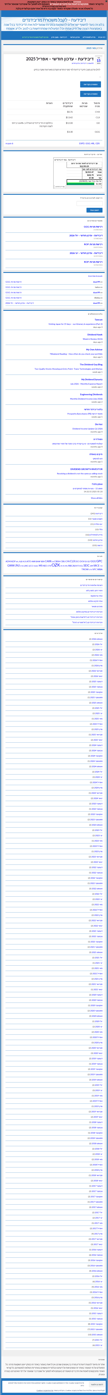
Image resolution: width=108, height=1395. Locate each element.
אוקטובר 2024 (97, 756)
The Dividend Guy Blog (91, 364)
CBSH (57, 561)
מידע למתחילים (89, 37)
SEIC (87, 565)
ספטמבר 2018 (96, 1138)
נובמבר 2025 (97, 687)
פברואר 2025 (97, 734)
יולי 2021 (99, 957)
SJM (91, 566)
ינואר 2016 (98, 1308)
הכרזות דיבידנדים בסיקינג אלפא (89, 612)
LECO (31, 566)
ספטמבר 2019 (96, 1074)
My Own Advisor (94, 349)
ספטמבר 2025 (96, 697)
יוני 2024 (99, 777)
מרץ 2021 (98, 979)
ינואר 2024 (98, 798)
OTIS (49, 566)
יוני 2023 (99, 835)
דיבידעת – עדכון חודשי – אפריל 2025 (60, 58)
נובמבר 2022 (97, 872)
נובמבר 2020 (97, 1000)
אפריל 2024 (98, 782)
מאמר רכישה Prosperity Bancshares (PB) (85, 414)
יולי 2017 (99, 1212)
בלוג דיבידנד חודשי (93, 409)
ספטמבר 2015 (96, 1329)
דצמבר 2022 (97, 867)
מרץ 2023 (98, 851)
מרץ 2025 (98, 729)
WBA (100, 569)
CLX (72, 561)
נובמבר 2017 (97, 1191)
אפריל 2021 (98, 973)
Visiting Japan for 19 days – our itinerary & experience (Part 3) (76, 324)
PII (64, 566)
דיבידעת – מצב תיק (59, 37)
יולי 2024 (99, 772)
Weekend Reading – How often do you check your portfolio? (76, 354)
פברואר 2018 (97, 1175)
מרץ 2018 (98, 1170)
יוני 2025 (99, 713)
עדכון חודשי (75, 37)
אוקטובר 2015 (97, 1324)
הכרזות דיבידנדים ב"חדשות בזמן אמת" (86, 617)
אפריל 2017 (98, 1228)
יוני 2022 (99, 899)
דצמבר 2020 (97, 995)
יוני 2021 (99, 963)
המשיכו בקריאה (90, 84)
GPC (99, 561)
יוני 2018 (99, 1154)
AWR (34, 561)
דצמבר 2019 (97, 1058)
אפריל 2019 (98, 1101)
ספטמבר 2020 (96, 1010)
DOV (82, 561)
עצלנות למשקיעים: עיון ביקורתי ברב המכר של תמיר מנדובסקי (77, 443)
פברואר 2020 (97, 1048)
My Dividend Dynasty (92, 379)
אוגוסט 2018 (97, 1143)
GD (88, 561)
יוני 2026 (99, 649)
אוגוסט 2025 (97, 702)
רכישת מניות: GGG (93, 226)
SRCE (97, 565)
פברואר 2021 (97, 984)
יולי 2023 (99, 830)
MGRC (36, 566)
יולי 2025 (99, 708)
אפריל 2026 (98, 660)
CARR (48, 561)
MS (40, 565)
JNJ (17, 565)
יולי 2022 (99, 894)
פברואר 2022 (97, 920)
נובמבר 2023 (97, 809)
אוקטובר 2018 (97, 1133)
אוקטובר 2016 (97, 1260)
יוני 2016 (99, 1281)
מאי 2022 (98, 904)
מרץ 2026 (98, 665)
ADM (8, 561)
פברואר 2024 (97, 793)
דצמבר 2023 (97, 803)
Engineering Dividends (91, 394)
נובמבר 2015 (97, 1318)
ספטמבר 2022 (96, 883)
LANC (26, 566)
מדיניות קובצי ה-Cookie (45, 1390)
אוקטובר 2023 (97, 814)
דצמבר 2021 (97, 931)
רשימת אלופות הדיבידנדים (91, 585)
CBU (63, 561)
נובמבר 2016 (97, 1255)
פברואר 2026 (97, 671)
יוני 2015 (99, 1345)
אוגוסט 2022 (97, 888)
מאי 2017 (98, 1223)
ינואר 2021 (98, 989)
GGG (88, 143)
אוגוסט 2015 (97, 1334)
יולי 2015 (99, 1340)
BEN (42, 561)
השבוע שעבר (97, 519)
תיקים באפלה (96, 454)
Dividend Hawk (95, 334)
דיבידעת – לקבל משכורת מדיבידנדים (54, 19)
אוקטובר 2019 (97, 1069)
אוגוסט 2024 (97, 766)
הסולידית (98, 439)
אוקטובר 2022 (97, 878)
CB (53, 561)
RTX (78, 566)
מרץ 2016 (98, 1297)
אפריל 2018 (98, 1164)
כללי (101, 529)
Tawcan (99, 319)
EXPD (82, 143)
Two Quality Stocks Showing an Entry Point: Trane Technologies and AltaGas (68, 369)
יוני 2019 (99, 1090)
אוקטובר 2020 (97, 1005)
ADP (13, 561)
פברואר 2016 (97, 1303)
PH (61, 566)
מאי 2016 (98, 1287)
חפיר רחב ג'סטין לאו (94, 590)
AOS (24, 561)
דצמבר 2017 (97, 1186)
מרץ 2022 (98, 915)
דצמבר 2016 (97, 1249)
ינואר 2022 (98, 926)
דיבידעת (83, 63)
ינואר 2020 (98, 1053)
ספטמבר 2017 (96, 1202)
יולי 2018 (99, 1149)
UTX (90, 569)
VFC (94, 569)
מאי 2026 (98, 655)
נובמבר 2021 (97, 936)
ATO (29, 561)
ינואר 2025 (98, 740)
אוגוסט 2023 (97, 825)
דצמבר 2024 (97, 745)
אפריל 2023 (98, 846)
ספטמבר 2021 (96, 947)
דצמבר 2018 (97, 1122)
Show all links (97, 498)
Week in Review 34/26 (93, 339)
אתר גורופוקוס (97, 596)
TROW (84, 569)
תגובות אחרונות (95, 276)
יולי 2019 (99, 1085)
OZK (97, 143)
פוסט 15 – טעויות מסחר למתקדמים (88, 488)
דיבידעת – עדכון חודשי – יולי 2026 (86, 235)
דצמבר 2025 (97, 681)
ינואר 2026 (98, 676)
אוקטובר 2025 (97, 692)
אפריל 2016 (98, 1292)
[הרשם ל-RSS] (4, 13)
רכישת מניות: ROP (93, 244)
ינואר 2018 (98, 1180)
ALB (20, 561)
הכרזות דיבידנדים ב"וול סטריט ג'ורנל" (87, 622)
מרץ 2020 (98, 1042)
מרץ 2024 (98, 787)
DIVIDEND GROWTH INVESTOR (86, 469)
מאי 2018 (98, 1159)
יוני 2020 (99, 1026)
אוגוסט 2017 (97, 1207)
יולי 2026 (99, 644)
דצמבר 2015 (97, 1313)
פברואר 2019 (97, 1111)
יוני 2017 (99, 1218)
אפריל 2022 (98, 910)
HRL (93, 143)
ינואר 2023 (98, 862)
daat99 (91, 63)
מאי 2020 (98, 1032)
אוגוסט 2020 (97, 1016)
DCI (77, 561)
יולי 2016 (99, 1276)
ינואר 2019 (98, 1117)
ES (86, 561)
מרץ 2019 (98, 1106)
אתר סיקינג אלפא (95, 601)
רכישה (100, 545)
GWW (11, 565)
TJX (101, 566)
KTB (21, 566)
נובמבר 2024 (97, 750)
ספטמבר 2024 (96, 761)
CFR (67, 561)
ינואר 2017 (98, 1244)
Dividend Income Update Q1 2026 (88, 428)
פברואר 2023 (97, 856)
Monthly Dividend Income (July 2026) (86, 399)
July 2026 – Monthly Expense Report (86, 384)
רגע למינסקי (98, 458)
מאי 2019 (98, 1095)
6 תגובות (9, 143)
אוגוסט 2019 (97, 1079)
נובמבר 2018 (97, 1127)
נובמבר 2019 (97, 1064)
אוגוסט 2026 (97, 639)
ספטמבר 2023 (96, 819)
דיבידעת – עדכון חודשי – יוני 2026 (86, 253)
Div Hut (99, 424)
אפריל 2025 (98, 724)
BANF (38, 561)
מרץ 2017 (98, 1233)
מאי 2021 (98, 968)
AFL (17, 561)
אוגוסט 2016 (97, 1271)
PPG (66, 566)
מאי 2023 (98, 841)
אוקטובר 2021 (97, 941)
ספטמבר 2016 (96, 1265)
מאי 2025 (98, 718)
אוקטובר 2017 (97, 1196)
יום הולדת (98, 524)
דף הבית (101, 37)
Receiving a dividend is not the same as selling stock (80, 473)
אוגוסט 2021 (97, 952)
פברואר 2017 (97, 1239)
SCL (81, 566)
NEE (45, 566)
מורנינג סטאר (97, 606)
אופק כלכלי (97, 484)
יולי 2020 (99, 1021)
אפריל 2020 (98, 1037)
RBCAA (72, 565)
